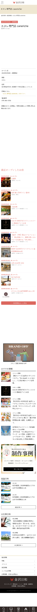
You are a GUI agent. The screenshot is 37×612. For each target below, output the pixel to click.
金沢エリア (14, 278)
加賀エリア (14, 264)
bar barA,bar (15, 277)
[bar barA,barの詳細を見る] (6, 280)
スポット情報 (24, 390)
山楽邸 (13, 178)
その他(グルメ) (19, 253)
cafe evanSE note (17, 263)
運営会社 (15, 584)
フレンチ (18, 180)
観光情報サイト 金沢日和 (18, 2)
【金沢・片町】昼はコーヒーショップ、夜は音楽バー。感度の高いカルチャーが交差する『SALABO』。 (23, 237)
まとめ (24, 485)
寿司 (17, 194)
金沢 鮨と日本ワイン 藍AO (20, 193)
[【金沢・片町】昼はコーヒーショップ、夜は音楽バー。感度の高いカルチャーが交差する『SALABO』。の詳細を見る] (6, 238)
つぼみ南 (14, 207)
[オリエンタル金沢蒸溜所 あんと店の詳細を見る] (6, 294)
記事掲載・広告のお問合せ (10, 574)
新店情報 (9, 15)
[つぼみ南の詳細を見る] (6, 210)
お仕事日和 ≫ (18, 545)
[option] (18, 459)
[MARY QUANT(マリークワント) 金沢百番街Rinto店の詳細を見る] (6, 252)
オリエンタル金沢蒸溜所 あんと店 (23, 291)
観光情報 (4, 557)
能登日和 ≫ (18, 507)
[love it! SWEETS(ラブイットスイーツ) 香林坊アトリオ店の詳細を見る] (6, 224)
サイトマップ (7, 584)
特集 (3, 561)
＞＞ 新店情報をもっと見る (18, 303)
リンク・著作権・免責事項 (26, 584)
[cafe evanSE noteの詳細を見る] (6, 266)
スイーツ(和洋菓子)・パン (21, 208)
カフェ (19, 264)
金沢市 (13, 180)
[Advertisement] (15, 126)
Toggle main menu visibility (2, 2)
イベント (4, 564)
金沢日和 (3, 15)
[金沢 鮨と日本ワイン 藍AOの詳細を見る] (6, 196)
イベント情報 (24, 378)
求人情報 (24, 523)
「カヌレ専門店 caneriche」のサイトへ (13, 93)
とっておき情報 (6, 571)
